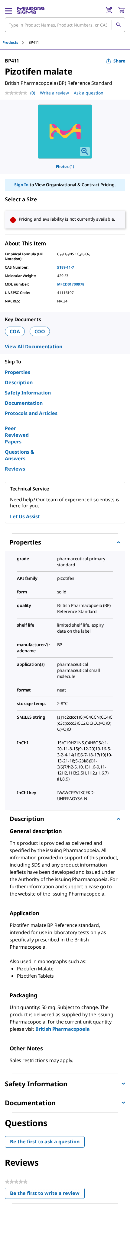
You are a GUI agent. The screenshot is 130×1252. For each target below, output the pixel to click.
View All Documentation (33, 346)
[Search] (118, 25)
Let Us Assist (25, 516)
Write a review (54, 93)
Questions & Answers (19, 455)
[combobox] (65, 24)
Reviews (15, 468)
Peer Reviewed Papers (17, 435)
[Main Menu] (8, 10)
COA (15, 331)
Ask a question (88, 93)
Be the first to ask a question (45, 1141)
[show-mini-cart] (121, 10)
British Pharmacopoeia (62, 1029)
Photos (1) (65, 166)
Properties (17, 372)
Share (119, 61)
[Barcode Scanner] (108, 10)
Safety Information (28, 392)
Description (19, 382)
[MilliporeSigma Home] (30, 10)
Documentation (24, 403)
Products (10, 42)
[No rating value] (17, 93)
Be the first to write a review (47, 1194)
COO (39, 331)
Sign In (21, 184)
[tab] (15, 42)
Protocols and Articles (31, 413)
